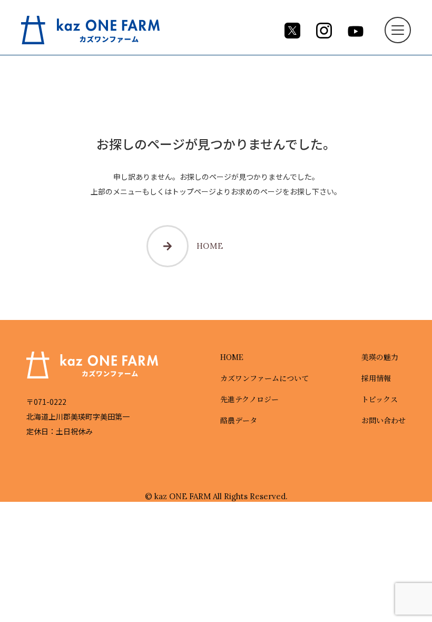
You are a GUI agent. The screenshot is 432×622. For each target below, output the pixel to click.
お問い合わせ (383, 420)
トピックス (379, 399)
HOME (210, 246)
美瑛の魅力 (379, 357)
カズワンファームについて (264, 378)
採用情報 (376, 378)
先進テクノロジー (249, 399)
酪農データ (238, 420)
